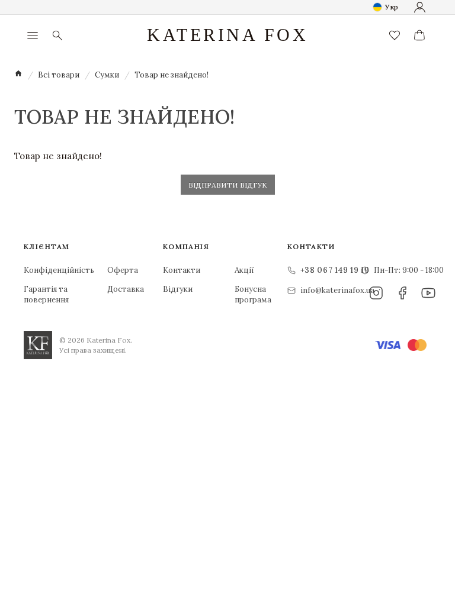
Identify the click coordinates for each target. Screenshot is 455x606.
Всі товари (58, 75)
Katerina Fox (227, 35)
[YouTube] (428, 293)
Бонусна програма (251, 294)
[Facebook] (402, 293)
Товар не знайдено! (171, 75)
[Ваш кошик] (419, 35)
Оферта (122, 270)
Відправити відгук (227, 184)
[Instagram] (376, 293)
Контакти (180, 270)
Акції (244, 270)
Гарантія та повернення (46, 294)
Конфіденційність (46, 270)
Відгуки (178, 289)
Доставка (125, 289)
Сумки (107, 75)
